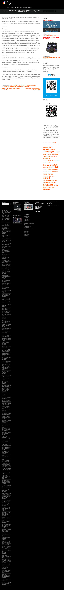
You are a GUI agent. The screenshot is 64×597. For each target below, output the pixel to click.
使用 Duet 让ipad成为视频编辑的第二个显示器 (6, 347)
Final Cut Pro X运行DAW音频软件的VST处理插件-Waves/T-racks (6, 560)
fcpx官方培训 (57, 152)
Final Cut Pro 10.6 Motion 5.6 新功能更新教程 (51, 135)
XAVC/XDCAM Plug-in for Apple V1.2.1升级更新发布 (6, 501)
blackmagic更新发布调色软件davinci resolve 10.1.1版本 (6, 513)
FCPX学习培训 (22, 85)
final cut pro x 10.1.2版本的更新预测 (6, 441)
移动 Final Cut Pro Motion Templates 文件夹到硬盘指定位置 (51, 127)
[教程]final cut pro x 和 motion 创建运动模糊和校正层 (6, 276)
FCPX (51, 147)
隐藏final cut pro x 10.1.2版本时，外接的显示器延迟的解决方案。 (6, 429)
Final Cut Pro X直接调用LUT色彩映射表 (6, 583)
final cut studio (29, 17)
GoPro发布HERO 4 (6, 378)
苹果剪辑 (53, 176)
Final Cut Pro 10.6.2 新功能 (50, 130)
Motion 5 (36, 17)
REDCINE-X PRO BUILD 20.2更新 (5, 567)
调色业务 (45, 187)
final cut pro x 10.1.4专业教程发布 (6, 358)
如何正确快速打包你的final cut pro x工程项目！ (6, 534)
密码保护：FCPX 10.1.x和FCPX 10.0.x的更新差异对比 (6, 456)
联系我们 (30, 7)
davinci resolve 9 (45, 147)
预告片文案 (37, 211)
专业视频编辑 (55, 169)
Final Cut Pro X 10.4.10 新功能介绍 (5, 228)
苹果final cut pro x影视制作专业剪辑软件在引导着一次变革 (6, 389)
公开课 (36, 209)
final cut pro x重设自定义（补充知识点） (6, 504)
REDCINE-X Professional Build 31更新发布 (6, 394)
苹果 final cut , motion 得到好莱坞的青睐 (6, 321)
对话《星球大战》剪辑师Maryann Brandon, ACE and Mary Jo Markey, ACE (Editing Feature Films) (6, 366)
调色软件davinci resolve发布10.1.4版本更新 (6, 472)
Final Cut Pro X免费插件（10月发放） (6, 580)
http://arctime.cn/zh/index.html (50, 35)
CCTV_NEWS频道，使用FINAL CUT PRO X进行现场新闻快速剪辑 (6, 486)
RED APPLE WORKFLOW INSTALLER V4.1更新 (6, 437)
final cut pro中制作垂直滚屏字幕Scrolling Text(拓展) (32, 89)
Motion (34, 17)
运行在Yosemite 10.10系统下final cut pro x (6, 376)
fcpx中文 (15, 85)
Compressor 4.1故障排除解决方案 (6, 497)
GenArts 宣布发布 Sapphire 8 (5, 343)
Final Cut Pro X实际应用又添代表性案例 (6, 571)
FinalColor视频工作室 (13, 17)
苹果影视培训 (53, 182)
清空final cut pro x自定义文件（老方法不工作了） (6, 460)
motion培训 (13, 86)
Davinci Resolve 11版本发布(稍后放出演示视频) (6, 469)
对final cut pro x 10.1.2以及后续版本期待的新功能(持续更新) (6, 481)
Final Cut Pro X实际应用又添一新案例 (6, 433)
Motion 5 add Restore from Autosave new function (11, 89)
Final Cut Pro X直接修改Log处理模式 (6, 421)
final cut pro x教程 (31, 85)
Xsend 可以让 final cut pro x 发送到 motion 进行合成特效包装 (6, 251)
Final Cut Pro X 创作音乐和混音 (6, 317)
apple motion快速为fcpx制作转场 (6, 254)
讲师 (18, 7)
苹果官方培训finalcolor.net (48, 180)
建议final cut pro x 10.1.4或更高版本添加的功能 (6, 407)
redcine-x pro (45, 169)
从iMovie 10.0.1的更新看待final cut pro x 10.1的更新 (6, 551)
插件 (21, 7)
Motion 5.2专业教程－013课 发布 (6, 272)
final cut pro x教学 (46, 162)
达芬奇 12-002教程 (5, 257)
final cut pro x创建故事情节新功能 (6, 490)
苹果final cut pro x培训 (47, 176)
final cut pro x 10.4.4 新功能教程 (6, 232)
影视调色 (45, 174)
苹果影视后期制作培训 (46, 182)
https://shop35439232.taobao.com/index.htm (51, 58)
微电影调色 (50, 174)
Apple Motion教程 (39, 204)
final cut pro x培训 (47, 158)
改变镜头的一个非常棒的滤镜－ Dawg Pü (6, 284)
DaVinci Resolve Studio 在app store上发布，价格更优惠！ (6, 268)
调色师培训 (49, 187)
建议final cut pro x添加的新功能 (6, 372)
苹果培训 (19, 86)
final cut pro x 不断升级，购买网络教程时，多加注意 (6, 350)
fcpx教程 (49, 154)
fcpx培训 (53, 149)
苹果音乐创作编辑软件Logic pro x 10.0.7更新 (6, 448)
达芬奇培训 (46, 189)
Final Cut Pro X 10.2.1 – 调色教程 (5, 287)
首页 (3, 7)
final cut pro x (24, 17)
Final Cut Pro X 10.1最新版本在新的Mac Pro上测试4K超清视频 (6, 575)
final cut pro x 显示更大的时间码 (6, 305)
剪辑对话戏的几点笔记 (6, 246)
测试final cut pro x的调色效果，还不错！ (6, 521)
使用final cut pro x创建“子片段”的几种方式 (6, 417)
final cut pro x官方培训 (47, 160)
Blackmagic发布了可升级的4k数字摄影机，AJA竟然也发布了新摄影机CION (6, 465)
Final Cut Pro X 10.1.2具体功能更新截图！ (6, 425)
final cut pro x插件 (55, 160)
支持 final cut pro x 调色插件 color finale (6, 325)
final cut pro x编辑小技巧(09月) (6, 401)
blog (11, 85)
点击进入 (15, 203)
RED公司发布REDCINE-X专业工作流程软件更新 (6, 476)
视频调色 (56, 185)
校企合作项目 (38, 207)
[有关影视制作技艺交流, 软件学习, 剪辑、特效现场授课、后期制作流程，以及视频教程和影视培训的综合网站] (9, 4)
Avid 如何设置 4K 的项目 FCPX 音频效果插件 (6, 339)
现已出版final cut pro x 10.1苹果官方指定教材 (6, 518)
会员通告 (25, 7)
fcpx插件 (45, 154)
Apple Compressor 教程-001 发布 (6, 291)
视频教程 (8, 7)
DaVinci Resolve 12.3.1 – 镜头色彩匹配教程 (6, 261)
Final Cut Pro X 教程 (39, 203)
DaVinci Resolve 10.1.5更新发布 (5, 452)
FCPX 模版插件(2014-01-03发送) (6, 538)
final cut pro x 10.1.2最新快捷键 (6, 410)
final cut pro (20, 17)
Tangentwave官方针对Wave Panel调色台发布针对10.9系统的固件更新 (6, 543)
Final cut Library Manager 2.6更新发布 (6, 354)
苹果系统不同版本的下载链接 (51, 132)
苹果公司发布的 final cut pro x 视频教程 (6, 295)
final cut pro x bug (54, 156)
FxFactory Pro (5, 86)
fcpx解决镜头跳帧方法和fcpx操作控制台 (6, 362)
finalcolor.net (55, 154)
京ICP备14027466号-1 (54, 205)
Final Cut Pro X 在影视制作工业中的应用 (6, 299)
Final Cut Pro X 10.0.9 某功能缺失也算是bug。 (6, 556)
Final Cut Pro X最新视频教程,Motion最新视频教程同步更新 (6, 530)
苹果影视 (56, 180)
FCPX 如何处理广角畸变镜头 (51, 137)
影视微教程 (37, 208)
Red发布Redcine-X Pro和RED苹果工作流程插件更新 (6, 508)
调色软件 (53, 187)
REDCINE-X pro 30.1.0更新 (5, 445)
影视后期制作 (55, 171)
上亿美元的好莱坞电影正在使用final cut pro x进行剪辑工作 (6, 525)
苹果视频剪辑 (25, 86)
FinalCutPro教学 (45, 167)
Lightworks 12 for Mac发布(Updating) (6, 382)
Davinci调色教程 (38, 206)
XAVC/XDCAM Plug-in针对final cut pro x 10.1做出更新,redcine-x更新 (6, 548)
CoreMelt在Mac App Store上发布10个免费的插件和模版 (6, 332)
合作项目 (13, 7)
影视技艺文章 (6, 18)
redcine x (49, 169)
